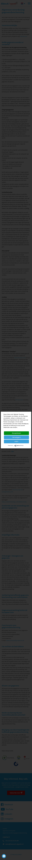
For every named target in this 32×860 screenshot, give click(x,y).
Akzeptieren (16, 433)
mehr (16, 441)
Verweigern (16, 437)
